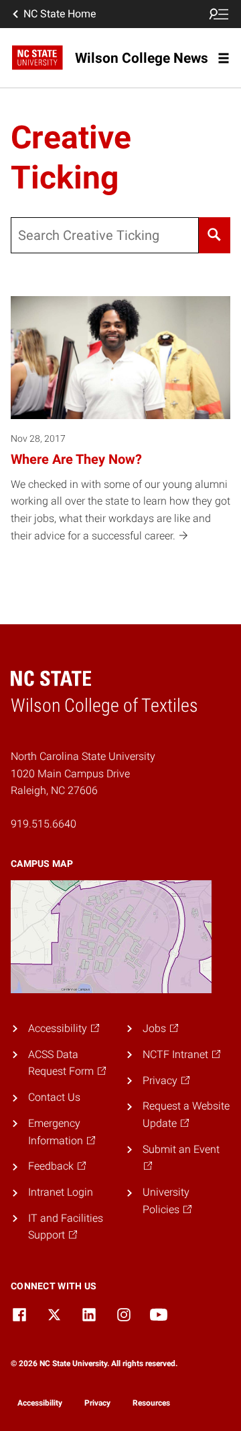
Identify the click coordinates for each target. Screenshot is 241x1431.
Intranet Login (60, 1192)
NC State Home (59, 13)
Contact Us (54, 1097)
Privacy (97, 1403)
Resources (151, 1403)
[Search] (214, 235)
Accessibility (39, 1403)
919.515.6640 (43, 823)
